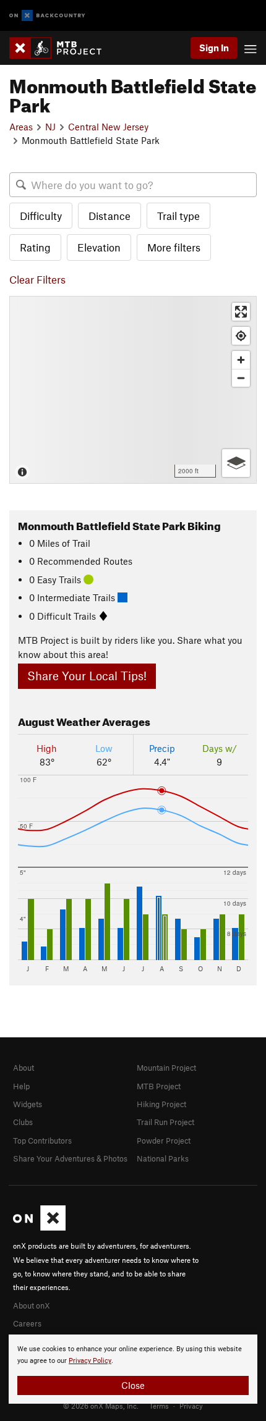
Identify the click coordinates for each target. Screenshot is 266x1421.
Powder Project (164, 1140)
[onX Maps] (39, 1228)
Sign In (214, 47)
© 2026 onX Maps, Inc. (101, 1405)
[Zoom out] (241, 378)
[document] (133, 1369)
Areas (21, 126)
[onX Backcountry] (47, 16)
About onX (31, 1305)
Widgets (27, 1104)
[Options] (236, 463)
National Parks (163, 1158)
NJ (50, 126)
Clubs (23, 1122)
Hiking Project (161, 1104)
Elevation (99, 247)
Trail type (178, 215)
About (23, 1068)
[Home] (61, 48)
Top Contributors (42, 1140)
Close (133, 1385)
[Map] (133, 390)
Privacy (191, 1405)
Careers (27, 1323)
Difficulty (41, 215)
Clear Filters (37, 279)
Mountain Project (166, 1068)
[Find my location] (241, 336)
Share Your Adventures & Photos (70, 1158)
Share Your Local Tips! (87, 675)
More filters (173, 247)
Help (21, 1086)
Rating (35, 247)
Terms (159, 1405)
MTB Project (159, 1086)
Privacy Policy (90, 1361)
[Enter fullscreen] (241, 312)
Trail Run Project (165, 1122)
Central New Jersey (108, 126)
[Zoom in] (241, 360)
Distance (109, 215)
